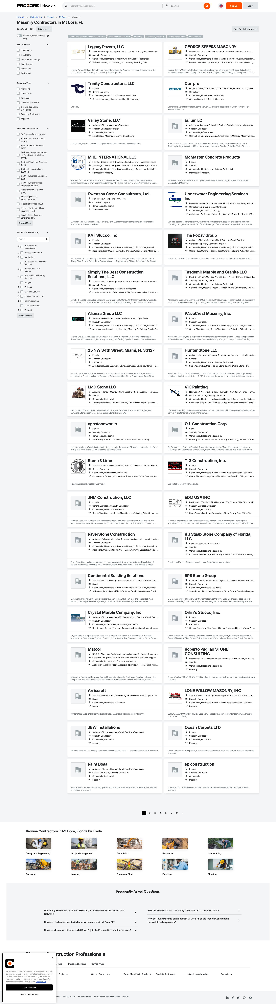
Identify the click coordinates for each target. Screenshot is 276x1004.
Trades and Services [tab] (77, 964)
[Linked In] (227, 997)
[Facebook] (233, 997)
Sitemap (125, 996)
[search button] (207, 6)
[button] (18, 50)
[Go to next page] (182, 813)
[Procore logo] (28, 6)
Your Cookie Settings (29, 994)
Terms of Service (84, 996)
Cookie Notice (41, 982)
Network (48, 5)
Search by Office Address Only (34, 37)
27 (177, 813)
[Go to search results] (47, 239)
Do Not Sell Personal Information (107, 996)
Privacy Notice (69, 996)
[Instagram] (244, 997)
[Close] (52, 957)
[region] (29, 978)
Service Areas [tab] (98, 964)
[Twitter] (238, 997)
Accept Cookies (29, 987)
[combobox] (186, 6)
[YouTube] (250, 998)
